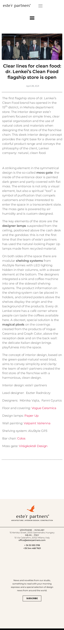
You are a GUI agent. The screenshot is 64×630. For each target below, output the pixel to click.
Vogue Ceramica (44, 408)
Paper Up (31, 416)
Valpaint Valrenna (37, 423)
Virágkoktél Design (33, 446)
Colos (21, 438)
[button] (40, 6)
